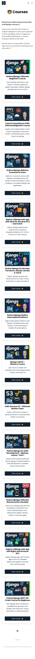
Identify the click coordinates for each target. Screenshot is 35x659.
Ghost (29, 647)
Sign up (17, 640)
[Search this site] (28, 3)
